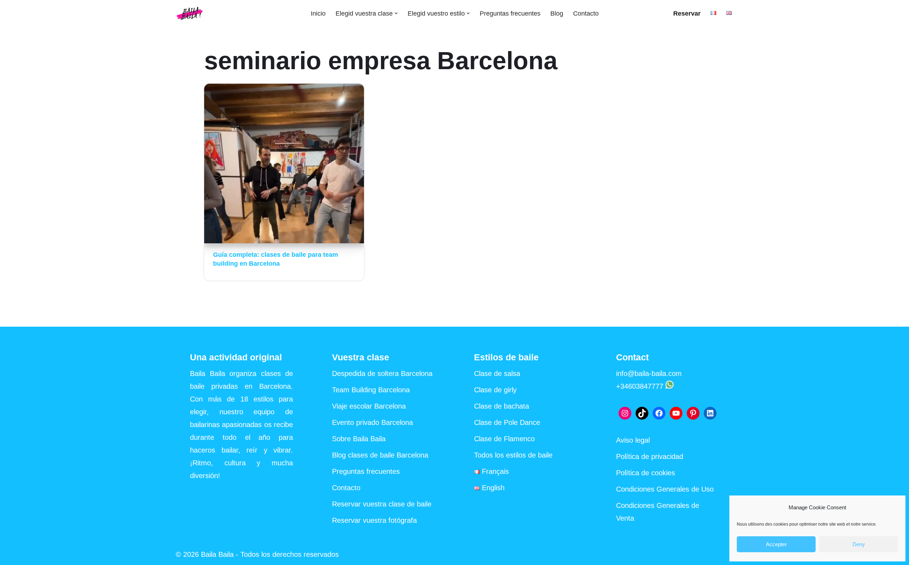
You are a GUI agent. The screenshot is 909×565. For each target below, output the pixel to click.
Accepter (776, 544)
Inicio (318, 13)
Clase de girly (495, 390)
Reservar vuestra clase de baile (381, 504)
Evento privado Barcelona (372, 422)
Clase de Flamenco (504, 439)
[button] (396, 13)
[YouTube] (676, 413)
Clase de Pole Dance (507, 422)
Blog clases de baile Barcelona (380, 455)
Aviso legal (633, 440)
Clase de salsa (497, 373)
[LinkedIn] (710, 413)
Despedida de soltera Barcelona (382, 373)
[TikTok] (642, 413)
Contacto (586, 13)
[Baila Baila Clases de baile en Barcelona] (190, 13)
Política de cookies (645, 473)
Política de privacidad (649, 456)
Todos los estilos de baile (513, 455)
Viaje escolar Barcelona (369, 406)
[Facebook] (659, 413)
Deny (859, 544)
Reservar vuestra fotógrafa (374, 520)
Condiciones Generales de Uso (665, 489)
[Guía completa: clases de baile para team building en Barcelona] (284, 163)
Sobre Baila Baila (359, 439)
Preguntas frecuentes (510, 13)
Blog (556, 13)
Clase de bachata (501, 406)
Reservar (687, 13)
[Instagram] (625, 413)
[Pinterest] (693, 413)
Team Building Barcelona (371, 390)
